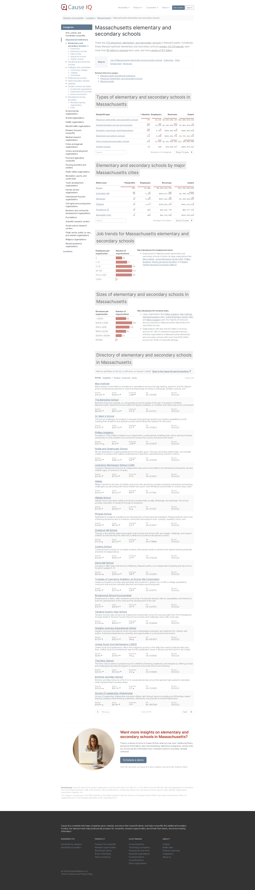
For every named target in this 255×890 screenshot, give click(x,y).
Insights (166, 844)
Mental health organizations (78, 126)
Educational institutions (77, 39)
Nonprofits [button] (123, 7)
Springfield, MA (103, 193)
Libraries (72, 83)
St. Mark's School (104, 416)
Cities (177, 60)
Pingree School (103, 513)
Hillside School (103, 497)
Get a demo (178, 8)
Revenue (117, 378)
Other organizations (137, 863)
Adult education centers (79, 81)
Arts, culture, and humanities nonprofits (75, 34)
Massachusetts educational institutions (117, 75)
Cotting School (103, 546)
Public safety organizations (78, 171)
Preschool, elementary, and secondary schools (121, 78)
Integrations (168, 854)
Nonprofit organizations (139, 854)
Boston (99, 188)
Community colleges (78, 70)
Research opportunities (105, 847)
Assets (190, 114)
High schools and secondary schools (112, 141)
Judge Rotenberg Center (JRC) (169, 259)
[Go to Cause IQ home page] (76, 7)
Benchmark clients (103, 850)
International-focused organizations (75, 198)
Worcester (100, 198)
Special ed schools (78, 56)
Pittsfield (100, 204)
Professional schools (77, 78)
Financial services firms (139, 850)
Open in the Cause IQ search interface (170, 371)
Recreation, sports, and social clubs (76, 177)
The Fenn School (104, 660)
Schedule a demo (133, 760)
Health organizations (75, 122)
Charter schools (77, 59)
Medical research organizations (73, 138)
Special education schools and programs (114, 125)
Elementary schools (78, 51)
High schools (75, 54)
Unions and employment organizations (77, 152)
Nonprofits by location (71, 847)
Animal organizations (75, 118)
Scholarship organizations (81, 89)
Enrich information (103, 854)
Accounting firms (136, 844)
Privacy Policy (87, 874)
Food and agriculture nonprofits (75, 159)
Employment (116, 63)
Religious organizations (76, 239)
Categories (68, 27)
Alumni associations (78, 94)
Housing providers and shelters (76, 166)
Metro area (101, 183)
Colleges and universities (79, 67)
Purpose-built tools (171, 850)
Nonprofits (130, 183)
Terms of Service (68, 874)
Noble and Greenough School (111, 448)
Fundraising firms (136, 857)
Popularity (107, 378)
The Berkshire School (107, 399)
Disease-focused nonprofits (73, 131)
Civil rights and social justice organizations (78, 205)
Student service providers (79, 86)
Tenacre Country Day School (111, 611)
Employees (156, 114)
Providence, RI (102, 209)
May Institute (148, 259)
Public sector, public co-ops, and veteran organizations (78, 234)
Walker (98, 481)
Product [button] (137, 7)
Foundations (71, 217)
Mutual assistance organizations (74, 245)
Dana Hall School (104, 562)
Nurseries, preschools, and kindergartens (114, 130)
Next (185, 712)
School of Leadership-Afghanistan (114, 693)
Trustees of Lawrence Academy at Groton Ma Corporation (127, 579)
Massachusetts (104, 18)
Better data (168, 847)
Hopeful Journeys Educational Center (115, 628)
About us (167, 857)
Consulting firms (136, 860)
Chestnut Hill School (106, 530)
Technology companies (139, 847)
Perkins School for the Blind (164, 262)
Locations (90, 18)
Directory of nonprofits (73, 18)
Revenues (127, 63)
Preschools (75, 48)
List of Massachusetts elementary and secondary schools (136, 60)
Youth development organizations (74, 184)
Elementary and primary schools (110, 136)
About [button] (165, 7)
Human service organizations (72, 191)
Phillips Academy (171, 314)
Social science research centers (76, 227)
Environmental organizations (72, 112)
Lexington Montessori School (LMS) (115, 465)
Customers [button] (151, 7)
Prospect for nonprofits (105, 844)
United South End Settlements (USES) (116, 644)
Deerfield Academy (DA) (153, 317)
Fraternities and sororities (81, 91)
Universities (75, 75)
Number (146, 114)
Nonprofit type (103, 114)
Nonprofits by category (71, 844)
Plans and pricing (102, 857)
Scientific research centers (78, 221)
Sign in (189, 8)
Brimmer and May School (109, 677)
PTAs (72, 108)
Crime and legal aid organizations (74, 145)
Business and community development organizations (78, 211)
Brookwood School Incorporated (113, 595)
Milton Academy (153, 319)
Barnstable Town (103, 215)
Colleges (74, 73)
